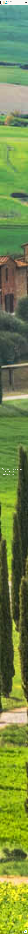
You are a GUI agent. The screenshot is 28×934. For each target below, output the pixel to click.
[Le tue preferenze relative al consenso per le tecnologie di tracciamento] (25, 931)
